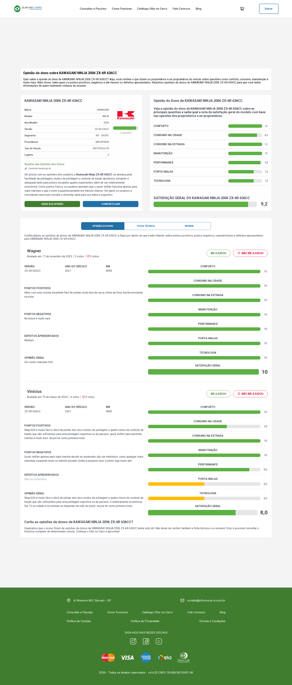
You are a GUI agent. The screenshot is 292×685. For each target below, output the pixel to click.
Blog (198, 8)
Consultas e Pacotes (93, 8)
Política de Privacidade (145, 621)
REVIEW (189, 226)
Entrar (269, 8)
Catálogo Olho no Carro (152, 8)
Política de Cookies (79, 621)
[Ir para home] (28, 8)
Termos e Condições (212, 621)
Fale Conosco (181, 8)
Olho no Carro (97, 531)
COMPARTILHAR (110, 204)
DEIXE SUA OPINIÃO (52, 204)
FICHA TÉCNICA (146, 226)
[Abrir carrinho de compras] (242, 8)
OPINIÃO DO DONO (102, 226)
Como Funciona (122, 8)
